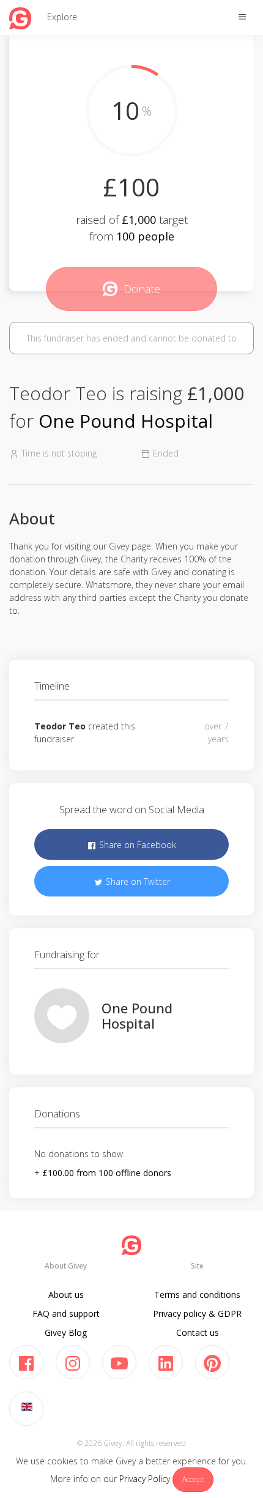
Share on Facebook (136, 845)
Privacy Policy (144, 1479)
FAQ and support (66, 1313)
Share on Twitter (136, 881)
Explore (62, 17)
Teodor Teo (60, 726)
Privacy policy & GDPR (197, 1313)
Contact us (197, 1332)
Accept (193, 1479)
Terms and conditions (197, 1294)
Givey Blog (66, 1332)
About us (66, 1294)
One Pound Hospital (126, 420)
